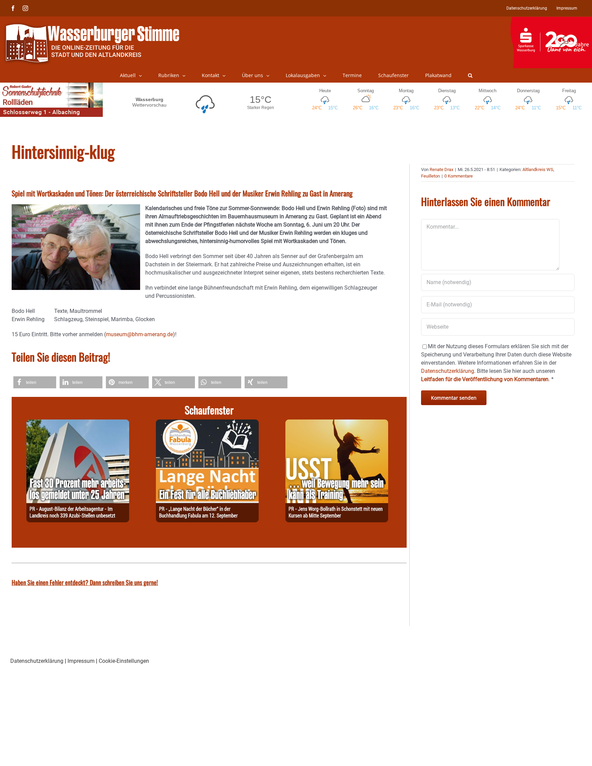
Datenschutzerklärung (36, 661)
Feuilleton (430, 176)
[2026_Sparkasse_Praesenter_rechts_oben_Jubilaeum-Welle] (551, 20)
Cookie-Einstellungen (124, 661)
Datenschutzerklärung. (448, 371)
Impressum (81, 661)
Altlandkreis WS (537, 169)
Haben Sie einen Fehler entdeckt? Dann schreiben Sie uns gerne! (85, 582)
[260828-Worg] (336, 423)
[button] (470, 75)
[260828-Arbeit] (77, 423)
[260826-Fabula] (207, 423)
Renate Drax (441, 169)
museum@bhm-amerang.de (139, 334)
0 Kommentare (458, 176)
